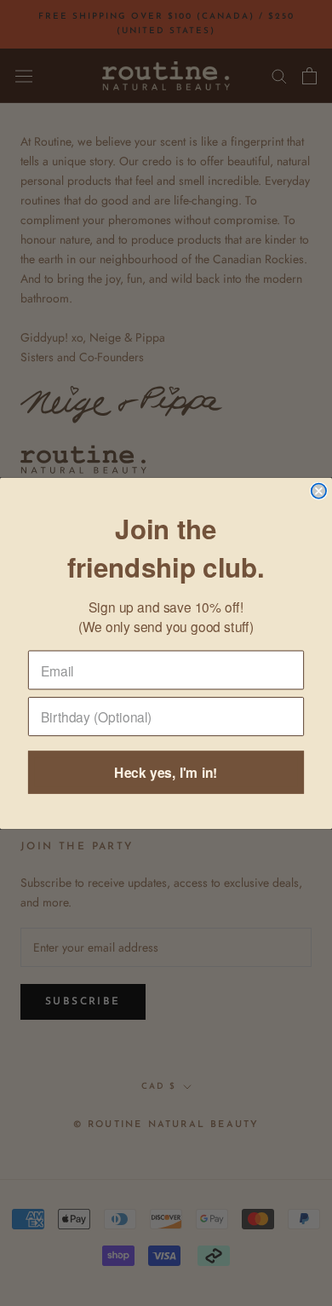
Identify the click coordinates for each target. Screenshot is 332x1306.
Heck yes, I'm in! (165, 772)
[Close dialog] (319, 490)
